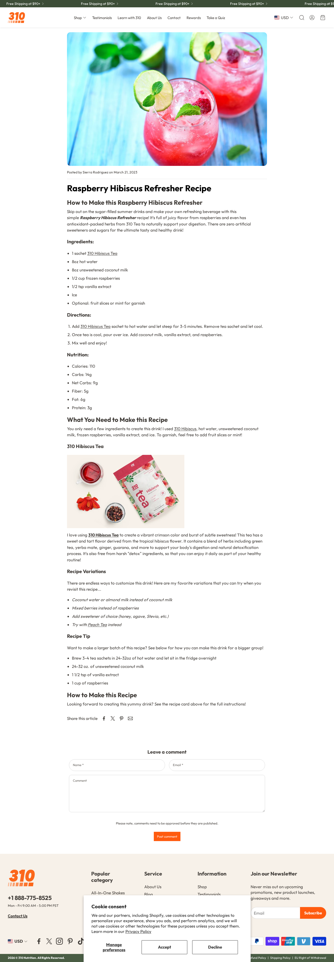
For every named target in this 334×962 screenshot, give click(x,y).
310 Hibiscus (185, 428)
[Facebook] (38, 941)
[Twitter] (49, 941)
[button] (301, 17)
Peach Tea (97, 624)
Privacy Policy (138, 931)
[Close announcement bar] (329, 3)
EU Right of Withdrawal (310, 958)
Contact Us (17, 915)
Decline (215, 947)
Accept (164, 947)
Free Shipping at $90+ (23, 3)
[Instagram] (59, 941)
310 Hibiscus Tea (102, 253)
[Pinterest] (70, 941)
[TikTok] (81, 941)
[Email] (130, 718)
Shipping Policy (280, 958)
